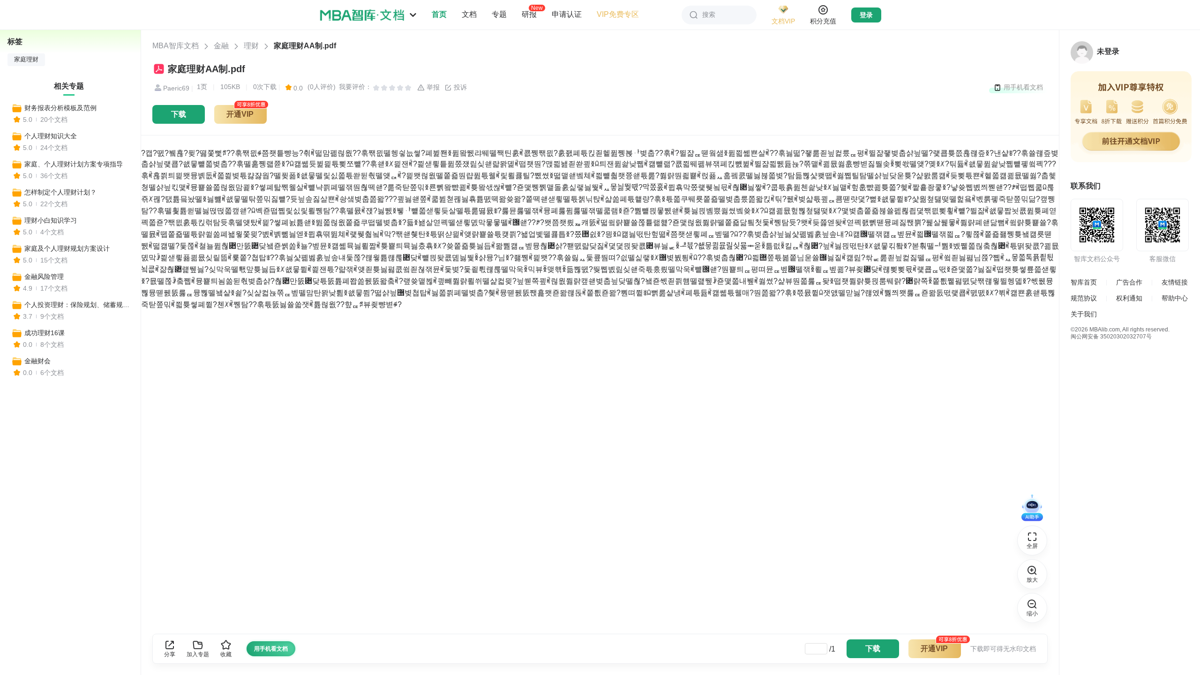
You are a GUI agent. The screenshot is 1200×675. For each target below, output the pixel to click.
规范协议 (1084, 298)
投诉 (459, 87)
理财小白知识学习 (50, 220)
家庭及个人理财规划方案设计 (67, 248)
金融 (221, 46)
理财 (251, 46)
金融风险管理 (44, 276)
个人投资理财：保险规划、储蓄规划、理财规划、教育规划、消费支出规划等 (78, 304)
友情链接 (1175, 282)
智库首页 (1084, 282)
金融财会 (37, 361)
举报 (432, 87)
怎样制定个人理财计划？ (60, 192)
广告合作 (1129, 282)
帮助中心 (1175, 298)
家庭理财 (26, 59)
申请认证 (567, 14)
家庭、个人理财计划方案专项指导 (73, 164)
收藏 (226, 654)
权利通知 (1129, 298)
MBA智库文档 (175, 46)
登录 (866, 15)
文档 (469, 14)
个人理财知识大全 (50, 136)
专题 (499, 14)
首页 (439, 14)
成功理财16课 (44, 333)
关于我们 (1084, 314)
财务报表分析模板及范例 (60, 108)
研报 (529, 14)
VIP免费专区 (618, 14)
